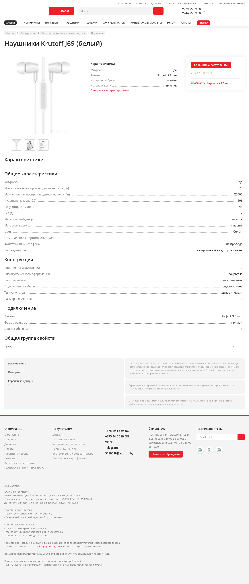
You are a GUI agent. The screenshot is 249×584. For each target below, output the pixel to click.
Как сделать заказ (63, 439)
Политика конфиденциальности (24, 468)
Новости (208, 3)
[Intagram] (200, 450)
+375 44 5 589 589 (117, 436)
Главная (10, 33)
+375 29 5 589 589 (117, 431)
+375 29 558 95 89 (190, 9)
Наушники (97, 33)
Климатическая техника (231, 3)
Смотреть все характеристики (110, 90)
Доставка (156, 3)
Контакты (141, 3)
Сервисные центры (64, 449)
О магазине (124, 3)
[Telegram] (219, 450)
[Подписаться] (241, 437)
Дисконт (57, 434)
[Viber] (209, 450)
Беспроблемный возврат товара (72, 453)
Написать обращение (166, 454)
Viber (108, 442)
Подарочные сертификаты (69, 458)
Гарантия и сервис (188, 3)
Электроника (28, 33)
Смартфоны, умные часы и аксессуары (63, 33)
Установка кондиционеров (69, 444)
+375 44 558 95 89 (190, 13)
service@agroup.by (45, 546)
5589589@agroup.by (119, 453)
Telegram (111, 448)
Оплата (170, 3)
